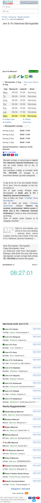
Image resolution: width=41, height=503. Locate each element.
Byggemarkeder (23, 17)
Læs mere (36, 328)
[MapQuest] (26, 77)
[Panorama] (30, 77)
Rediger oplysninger (27, 120)
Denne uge (28, 82)
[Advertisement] (20, 47)
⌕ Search (29, 2)
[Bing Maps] (22, 77)
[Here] (18, 77)
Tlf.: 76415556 (10, 152)
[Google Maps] (14, 77)
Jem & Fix (5, 19)
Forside (4, 17)
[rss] (26, 493)
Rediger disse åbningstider (9, 120)
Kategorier (12, 17)
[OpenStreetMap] (10, 77)
